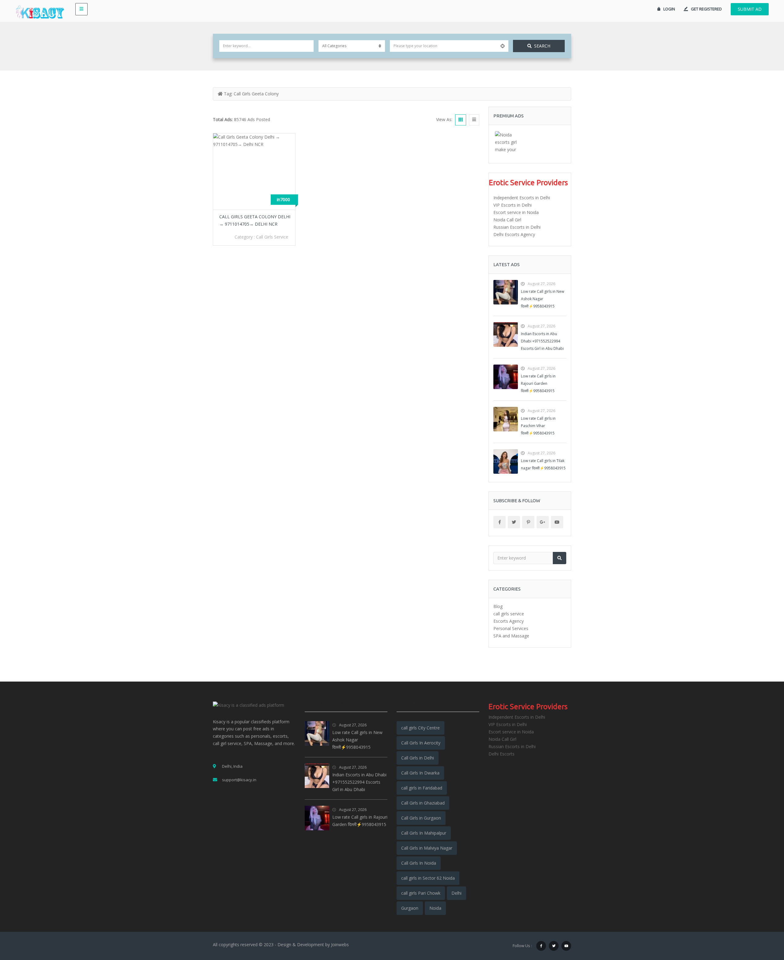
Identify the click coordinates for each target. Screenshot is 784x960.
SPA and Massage (511, 636)
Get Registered (706, 9)
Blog (498, 606)
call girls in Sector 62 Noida (428, 878)
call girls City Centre (420, 728)
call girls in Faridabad (421, 788)
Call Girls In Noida (418, 863)
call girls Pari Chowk (420, 893)
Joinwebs (340, 944)
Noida (435, 908)
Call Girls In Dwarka (420, 773)
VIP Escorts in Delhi (512, 205)
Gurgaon (409, 908)
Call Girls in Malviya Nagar (426, 848)
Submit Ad (750, 9)
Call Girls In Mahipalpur (423, 833)
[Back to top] (764, 921)
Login (669, 9)
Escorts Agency (508, 621)
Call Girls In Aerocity (420, 743)
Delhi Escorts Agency (514, 234)
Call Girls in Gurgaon (421, 818)
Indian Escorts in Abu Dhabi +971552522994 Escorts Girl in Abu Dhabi (542, 341)
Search (542, 46)
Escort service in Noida (516, 212)
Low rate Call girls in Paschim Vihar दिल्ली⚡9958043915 (538, 426)
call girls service (272, 237)
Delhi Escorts (501, 754)
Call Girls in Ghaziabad (423, 803)
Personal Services (510, 628)
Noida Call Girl (507, 220)
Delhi (456, 893)
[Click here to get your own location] (502, 46)
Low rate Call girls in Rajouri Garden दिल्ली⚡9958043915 (538, 383)
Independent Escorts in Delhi (521, 198)
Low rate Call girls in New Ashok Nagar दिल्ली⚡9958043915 (542, 299)
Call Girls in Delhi (417, 758)
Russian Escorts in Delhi (517, 227)
